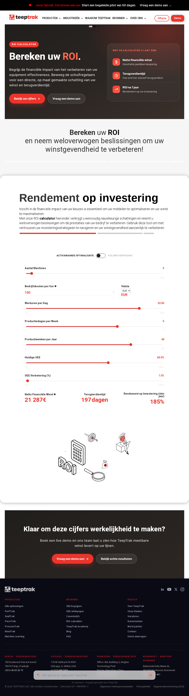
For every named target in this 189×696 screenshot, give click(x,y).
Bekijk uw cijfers (27, 98)
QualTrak (10, 616)
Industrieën (71, 18)
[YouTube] (169, 589)
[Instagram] (182, 589)
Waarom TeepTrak (98, 18)
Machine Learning (14, 636)
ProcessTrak (12, 626)
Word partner (135, 626)
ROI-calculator (74, 621)
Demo (177, 18)
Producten (50, 18)
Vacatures (133, 616)
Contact (132, 631)
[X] (176, 589)
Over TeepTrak (136, 606)
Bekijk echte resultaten (116, 559)
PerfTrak (10, 611)
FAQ (68, 636)
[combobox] (124, 295)
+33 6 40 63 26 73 (14, 670)
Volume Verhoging (120, 255)
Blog (68, 631)
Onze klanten (135, 611)
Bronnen (118, 18)
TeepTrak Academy (77, 626)
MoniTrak (10, 631)
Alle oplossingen (14, 606)
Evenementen (135, 621)
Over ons (136, 18)
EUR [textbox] (124, 295)
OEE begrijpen (74, 606)
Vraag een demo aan (66, 98)
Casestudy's (73, 616)
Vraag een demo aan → (156, 5)
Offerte (162, 18)
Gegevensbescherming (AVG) (169, 686)
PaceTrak (10, 621)
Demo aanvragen (137, 636)
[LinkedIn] (162, 589)
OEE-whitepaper (75, 611)
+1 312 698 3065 (59, 670)
